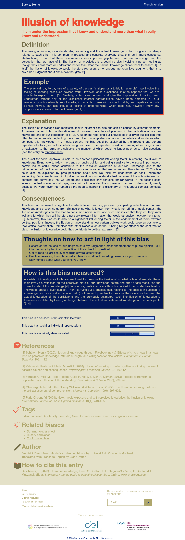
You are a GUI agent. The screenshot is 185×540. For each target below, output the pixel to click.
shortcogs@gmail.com (42, 506)
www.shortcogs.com (134, 474)
